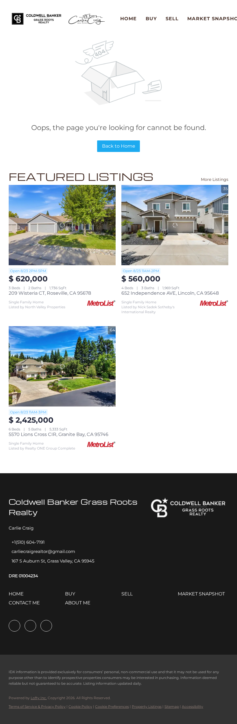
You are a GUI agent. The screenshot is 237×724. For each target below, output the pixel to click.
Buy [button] (151, 18)
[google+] (46, 626)
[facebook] (14, 626)
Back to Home (118, 146)
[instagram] (30, 626)
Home (128, 18)
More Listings (214, 179)
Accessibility (192, 706)
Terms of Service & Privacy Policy (37, 706)
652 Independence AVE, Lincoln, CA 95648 (170, 293)
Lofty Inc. (39, 698)
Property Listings (147, 706)
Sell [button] (172, 18)
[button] (36, 19)
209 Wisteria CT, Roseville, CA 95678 (50, 293)
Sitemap (171, 706)
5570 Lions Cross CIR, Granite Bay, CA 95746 (58, 434)
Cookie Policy (80, 706)
